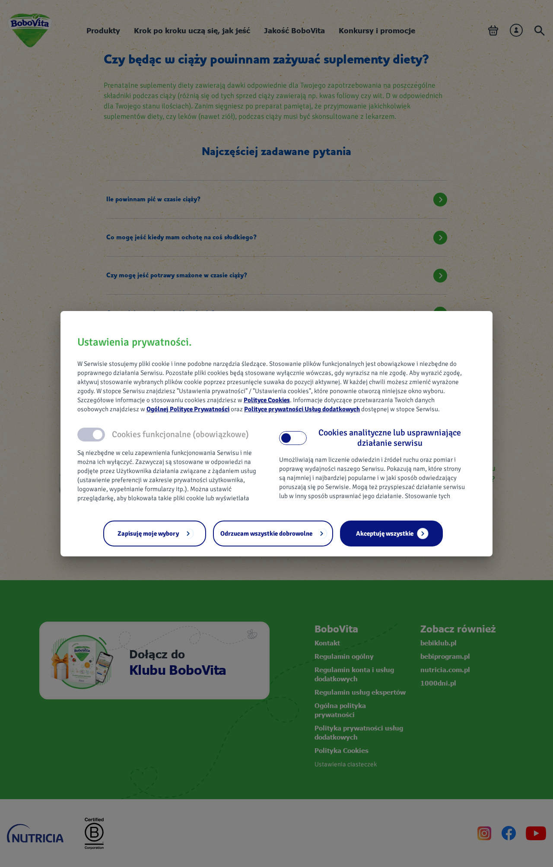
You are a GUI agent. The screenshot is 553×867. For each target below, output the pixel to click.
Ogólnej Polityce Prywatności (187, 409)
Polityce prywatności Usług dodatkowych (302, 409)
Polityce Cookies (267, 400)
